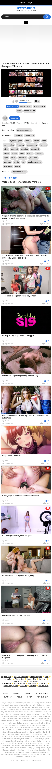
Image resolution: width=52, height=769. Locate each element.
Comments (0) (29, 111)
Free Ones (32, 686)
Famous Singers (19, 683)
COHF (46, 677)
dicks (22, 153)
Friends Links (19, 679)
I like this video (13, 101)
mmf (44, 141)
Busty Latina (43, 683)
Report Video (25, 106)
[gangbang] (5, 118)
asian (13, 158)
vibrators (39, 153)
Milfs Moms (32, 683)
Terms (19, 697)
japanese (7, 162)
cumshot (24, 149)
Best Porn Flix (23, 761)
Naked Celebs (31, 679)
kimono (36, 141)
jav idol (16, 162)
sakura (6, 153)
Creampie (18, 135)
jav (23, 162)
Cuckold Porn (8, 679)
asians (17, 166)
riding (6, 149)
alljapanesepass (16, 141)
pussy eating (9, 145)
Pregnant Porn (6, 677)
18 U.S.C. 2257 (42, 697)
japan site (22, 158)
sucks (14, 153)
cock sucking (32, 145)
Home (5, 693)
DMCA (29, 697)
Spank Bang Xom (36, 677)
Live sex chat (6, 683)
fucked (29, 153)
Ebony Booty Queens (11, 686)
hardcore (43, 145)
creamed (14, 149)
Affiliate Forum (43, 686)
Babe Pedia (42, 679)
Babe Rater (23, 686)
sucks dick (35, 149)
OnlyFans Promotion (21, 677)
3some (28, 141)
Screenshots (39, 106)
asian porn (8, 166)
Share (19, 111)
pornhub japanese (34, 162)
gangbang (14, 118)
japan (6, 158)
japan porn (33, 158)
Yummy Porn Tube (20, 681)
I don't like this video (16, 101)
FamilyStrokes (33, 681)
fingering (20, 145)
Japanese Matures (24, 130)
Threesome (29, 135)
